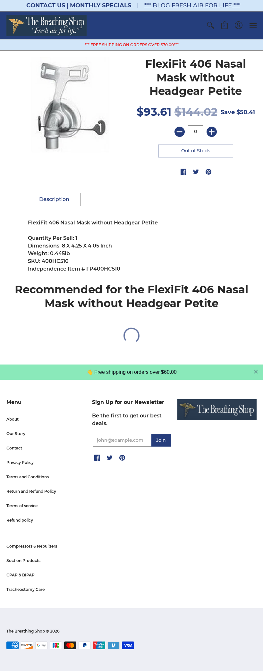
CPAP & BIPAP (20, 575)
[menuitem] (210, 25)
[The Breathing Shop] (46, 25)
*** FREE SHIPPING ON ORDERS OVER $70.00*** (132, 44)
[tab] (54, 199)
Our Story (15, 433)
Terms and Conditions (27, 476)
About (12, 419)
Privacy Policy (20, 462)
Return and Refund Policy (31, 491)
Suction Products (23, 560)
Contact (14, 448)
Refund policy (19, 520)
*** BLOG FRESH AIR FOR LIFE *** (192, 5)
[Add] (212, 132)
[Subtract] (179, 132)
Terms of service (22, 505)
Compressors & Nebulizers (31, 546)
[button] (210, 25)
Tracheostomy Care (25, 589)
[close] (256, 371)
